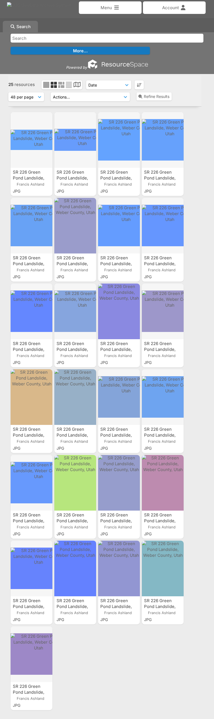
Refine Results (156, 96)
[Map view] (77, 85)
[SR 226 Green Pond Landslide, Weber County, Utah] (31, 140)
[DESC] (139, 84)
